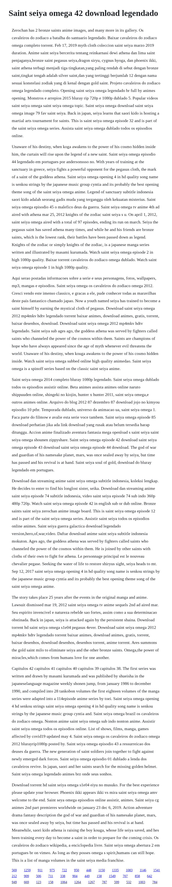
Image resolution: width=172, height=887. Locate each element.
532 (128, 882)
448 (88, 870)
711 (50, 876)
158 (99, 876)
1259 (27, 870)
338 (62, 876)
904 (74, 876)
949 (14, 882)
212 (14, 876)
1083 (129, 870)
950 (76, 870)
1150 (101, 870)
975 (52, 870)
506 (38, 876)
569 (14, 870)
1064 (63, 882)
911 (40, 870)
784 (154, 882)
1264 (77, 882)
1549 (112, 876)
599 (116, 882)
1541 (156, 870)
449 (87, 876)
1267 (91, 882)
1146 (143, 870)
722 (64, 870)
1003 (141, 882)
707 (125, 876)
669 (26, 882)
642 (149, 876)
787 (104, 882)
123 (38, 882)
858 (137, 876)
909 (26, 876)
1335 (115, 870)
